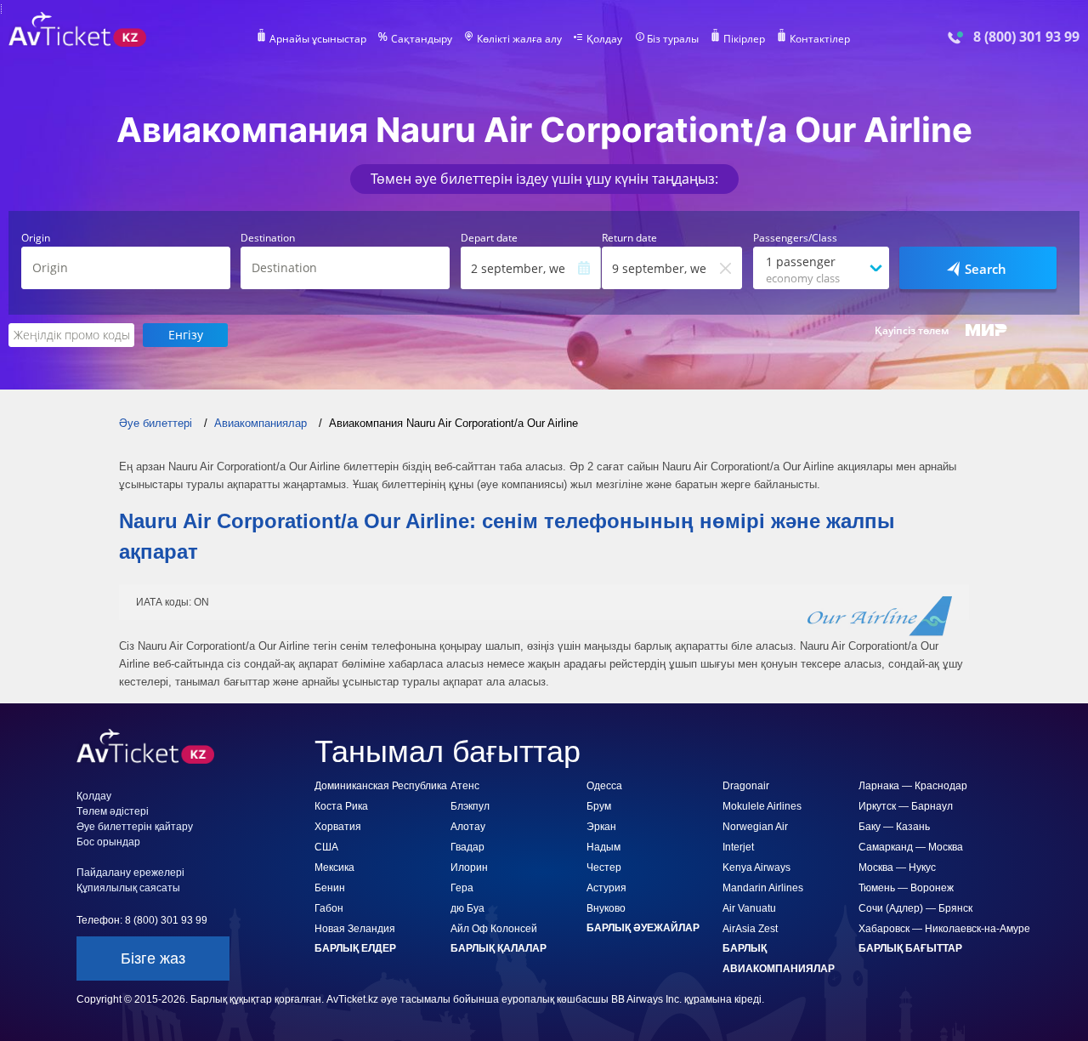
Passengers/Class (795, 238)
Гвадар (467, 847)
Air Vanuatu (749, 908)
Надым (603, 847)
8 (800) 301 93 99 (1026, 37)
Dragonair (745, 786)
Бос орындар (108, 842)
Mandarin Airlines (762, 888)
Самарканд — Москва (910, 847)
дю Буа (467, 908)
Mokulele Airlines (762, 806)
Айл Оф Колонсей (493, 929)
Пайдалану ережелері (130, 873)
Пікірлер (744, 39)
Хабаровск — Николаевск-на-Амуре (944, 929)
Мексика (334, 867)
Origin (35, 238)
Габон (328, 908)
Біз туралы (673, 39)
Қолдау (604, 39)
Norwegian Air (755, 827)
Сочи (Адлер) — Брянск (915, 908)
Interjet (738, 847)
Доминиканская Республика (380, 786)
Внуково (606, 908)
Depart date (489, 238)
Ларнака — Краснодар (912, 786)
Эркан (601, 827)
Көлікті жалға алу (519, 39)
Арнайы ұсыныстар (317, 39)
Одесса (604, 786)
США (326, 847)
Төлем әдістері (112, 811)
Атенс (464, 786)
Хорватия (337, 827)
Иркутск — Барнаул (905, 806)
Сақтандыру (421, 39)
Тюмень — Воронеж (906, 888)
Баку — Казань (894, 827)
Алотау (467, 827)
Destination (268, 238)
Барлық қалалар (498, 948)
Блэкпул (470, 806)
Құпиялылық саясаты (128, 888)
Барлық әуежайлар (643, 928)
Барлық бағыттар (910, 948)
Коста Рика (341, 806)
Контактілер (820, 39)
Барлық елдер (355, 948)
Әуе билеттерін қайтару (134, 827)
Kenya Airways (756, 867)
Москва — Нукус (897, 867)
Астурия (606, 888)
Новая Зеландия (354, 929)
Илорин (469, 867)
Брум (598, 806)
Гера (461, 888)
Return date (629, 238)
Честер (603, 867)
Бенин (329, 888)
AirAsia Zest (750, 929)
